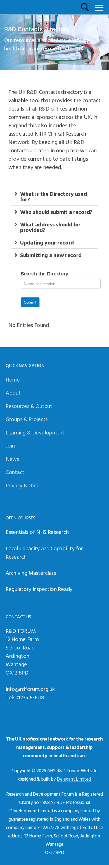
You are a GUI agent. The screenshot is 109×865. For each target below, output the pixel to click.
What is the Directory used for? (53, 196)
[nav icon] (99, 7)
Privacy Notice (23, 485)
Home (13, 379)
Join (10, 445)
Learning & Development (35, 432)
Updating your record (47, 242)
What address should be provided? (50, 227)
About (13, 392)
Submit (30, 302)
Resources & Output (29, 406)
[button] (54, 196)
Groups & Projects (27, 419)
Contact (15, 472)
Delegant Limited (74, 778)
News (12, 459)
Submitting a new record (51, 255)
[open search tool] (85, 7)
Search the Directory (44, 274)
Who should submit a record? (56, 211)
